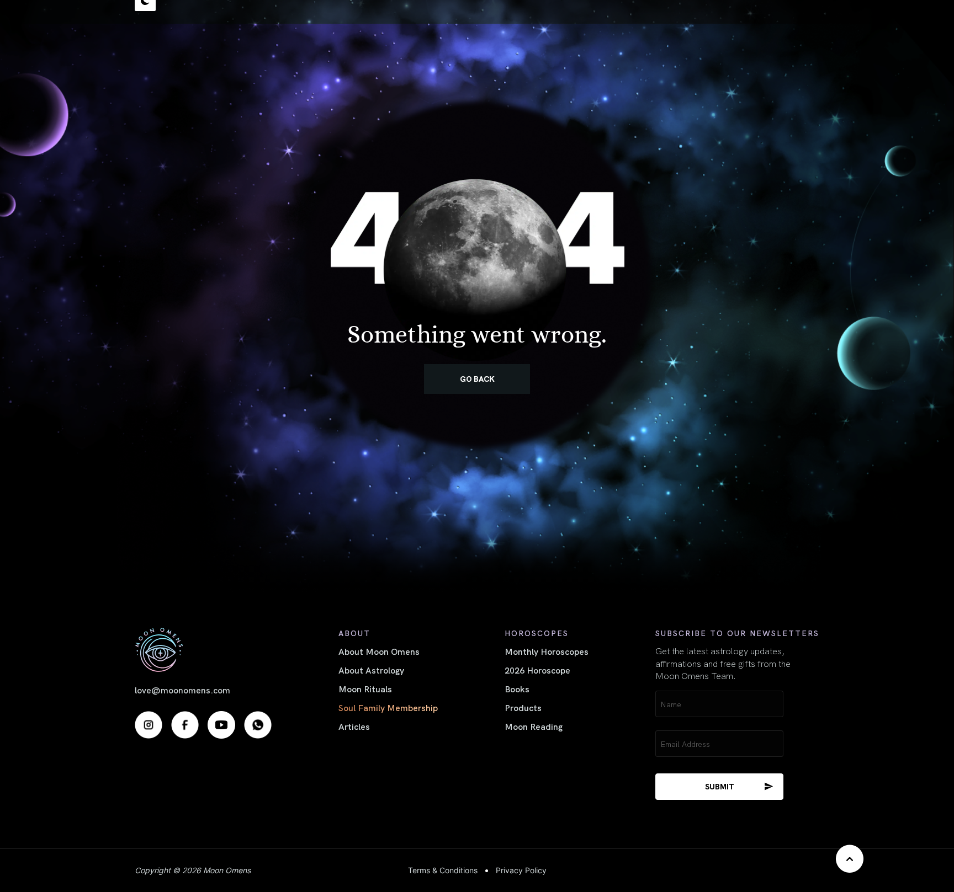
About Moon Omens (379, 651)
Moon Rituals (365, 688)
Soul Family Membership (388, 707)
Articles (354, 726)
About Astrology (371, 670)
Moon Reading (534, 726)
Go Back (477, 378)
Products (523, 707)
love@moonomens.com (182, 689)
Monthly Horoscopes (547, 651)
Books (517, 688)
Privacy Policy (521, 870)
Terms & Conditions (443, 870)
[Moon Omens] (203, 649)
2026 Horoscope (537, 670)
